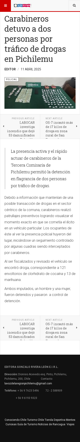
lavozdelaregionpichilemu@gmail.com (28, 383)
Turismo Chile (35, 419)
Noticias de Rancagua (51, 424)
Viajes (70, 424)
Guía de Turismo (27, 424)
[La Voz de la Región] (23, 5)
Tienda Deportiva (55, 419)
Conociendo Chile (15, 419)
